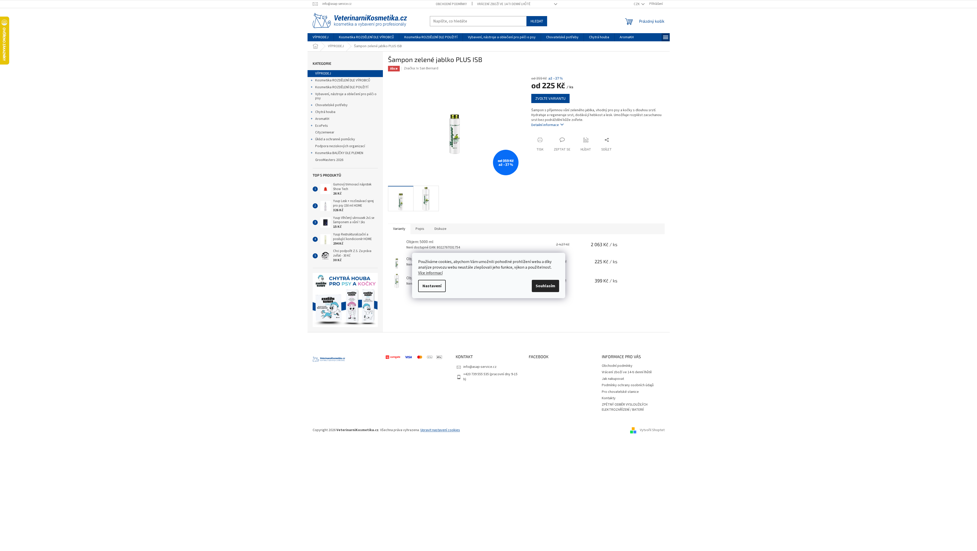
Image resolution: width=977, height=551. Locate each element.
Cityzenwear (324, 132)
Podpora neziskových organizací (340, 146)
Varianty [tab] (399, 228)
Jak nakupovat (613, 378)
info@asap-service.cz (480, 366)
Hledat (537, 21)
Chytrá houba (325, 112)
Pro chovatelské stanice (620, 391)
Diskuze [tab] (440, 228)
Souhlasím (545, 286)
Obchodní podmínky (451, 4)
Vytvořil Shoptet (652, 430)
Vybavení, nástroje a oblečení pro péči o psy (345, 96)
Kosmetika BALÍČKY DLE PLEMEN (339, 153)
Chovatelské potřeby (331, 105)
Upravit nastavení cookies (440, 430)
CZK (637, 4)
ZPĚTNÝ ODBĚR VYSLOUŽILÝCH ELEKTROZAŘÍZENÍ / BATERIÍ (625, 407)
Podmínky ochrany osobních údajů (628, 385)
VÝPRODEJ (323, 73)
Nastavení (431, 286)
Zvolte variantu (550, 98)
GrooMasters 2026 (329, 159)
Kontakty (609, 398)
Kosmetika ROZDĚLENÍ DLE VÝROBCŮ (342, 80)
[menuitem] (321, 37)
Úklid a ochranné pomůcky (335, 139)
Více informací (430, 273)
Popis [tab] (420, 228)
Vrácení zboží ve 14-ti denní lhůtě (504, 4)
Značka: (421, 68)
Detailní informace (545, 125)
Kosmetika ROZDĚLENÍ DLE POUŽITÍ (341, 87)
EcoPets (321, 125)
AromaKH (322, 118)
